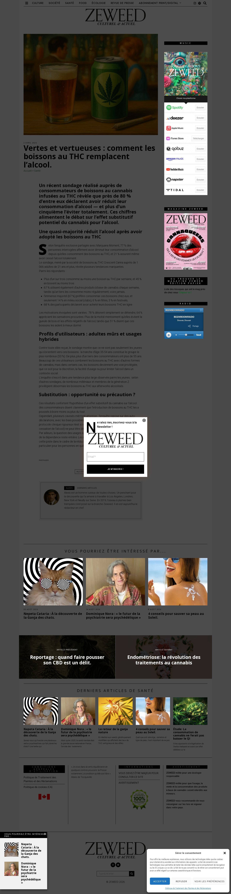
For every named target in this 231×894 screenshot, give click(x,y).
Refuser (181, 881)
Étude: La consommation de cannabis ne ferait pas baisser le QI (188, 734)
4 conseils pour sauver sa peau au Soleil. (176, 615)
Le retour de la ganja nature (113, 730)
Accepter (159, 881)
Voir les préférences (210, 881)
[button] (224, 853)
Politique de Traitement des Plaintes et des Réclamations (188, 888)
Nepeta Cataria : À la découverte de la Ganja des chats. (31, 850)
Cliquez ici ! (185, 292)
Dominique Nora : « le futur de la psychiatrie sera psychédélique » (31, 872)
